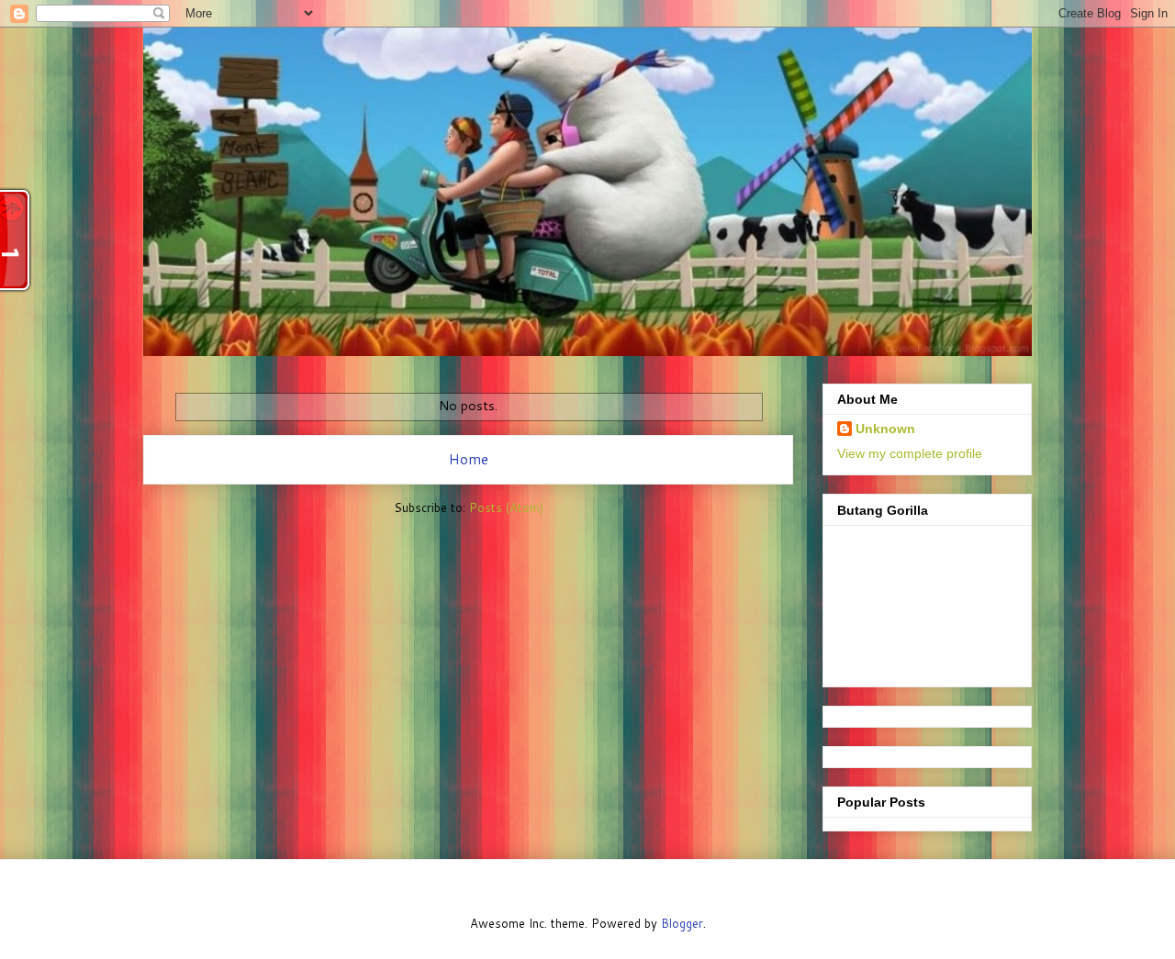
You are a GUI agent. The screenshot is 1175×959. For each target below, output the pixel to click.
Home (468, 459)
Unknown (885, 428)
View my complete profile (909, 453)
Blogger (682, 923)
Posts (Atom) (506, 507)
